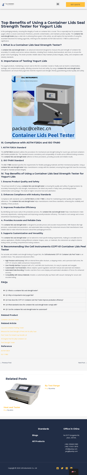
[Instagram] (67, 468)
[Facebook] (57, 468)
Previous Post (5, 363)
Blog (5, 410)
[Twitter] (62, 468)
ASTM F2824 (5, 351)
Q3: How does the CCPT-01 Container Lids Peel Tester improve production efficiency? (34, 300)
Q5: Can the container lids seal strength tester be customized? (26, 309)
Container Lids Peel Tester (10, 320)
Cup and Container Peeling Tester (12, 328)
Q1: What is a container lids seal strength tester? (22, 290)
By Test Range (52, 385)
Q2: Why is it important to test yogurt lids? (20, 295)
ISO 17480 (4, 354)
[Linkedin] (71, 468)
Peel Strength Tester (8, 342)
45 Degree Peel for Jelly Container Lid (13, 339)
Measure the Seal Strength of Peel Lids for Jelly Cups (18, 331)
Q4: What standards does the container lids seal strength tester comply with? (31, 305)
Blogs (35, 435)
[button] (58, 4)
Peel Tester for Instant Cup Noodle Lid (14, 335)
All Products (38, 441)
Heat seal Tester (12, 407)
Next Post (82, 363)
